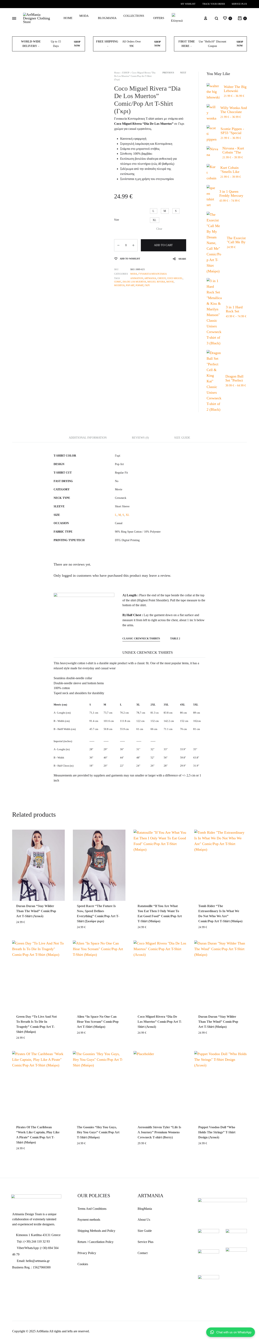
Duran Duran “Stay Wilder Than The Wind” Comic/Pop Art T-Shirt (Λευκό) (36, 911)
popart (139, 285)
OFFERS (158, 18)
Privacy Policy (86, 1253)
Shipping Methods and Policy (96, 1230)
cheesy (161, 278)
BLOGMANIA (107, 18)
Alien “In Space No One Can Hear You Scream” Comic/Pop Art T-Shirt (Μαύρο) (98, 1021)
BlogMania (145, 1208)
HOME (68, 18)
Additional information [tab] (88, 437)
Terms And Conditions (91, 1208)
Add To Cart (163, 245)
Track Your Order (213, 4)
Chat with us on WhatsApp (233, 1332)
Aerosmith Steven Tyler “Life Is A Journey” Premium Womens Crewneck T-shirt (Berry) (159, 1132)
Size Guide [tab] (182, 437)
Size (116, 219)
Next (183, 72)
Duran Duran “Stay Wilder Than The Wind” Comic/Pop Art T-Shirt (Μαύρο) (218, 1021)
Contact (143, 1253)
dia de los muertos (134, 281)
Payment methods (88, 1219)
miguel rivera (156, 281)
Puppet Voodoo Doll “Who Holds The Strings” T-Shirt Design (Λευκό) (216, 1132)
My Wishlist (188, 4)
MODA (84, 15)
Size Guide (145, 1230)
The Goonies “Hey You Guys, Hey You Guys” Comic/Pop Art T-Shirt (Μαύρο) (98, 1132)
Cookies (82, 1264)
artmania (150, 278)
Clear (159, 228)
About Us (144, 1219)
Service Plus (239, 4)
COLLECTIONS (133, 15)
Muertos (119, 285)
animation (136, 278)
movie (170, 281)
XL (128, 514)
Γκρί (147, 285)
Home (117, 72)
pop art (130, 285)
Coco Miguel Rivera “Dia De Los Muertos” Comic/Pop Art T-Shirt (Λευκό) (160, 1021)
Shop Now (77, 43)
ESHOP (125, 72)
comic (117, 281)
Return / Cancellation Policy (95, 1242)
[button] (153, 211)
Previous (168, 72)
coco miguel (175, 278)
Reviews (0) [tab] (140, 437)
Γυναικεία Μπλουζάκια (152, 274)
